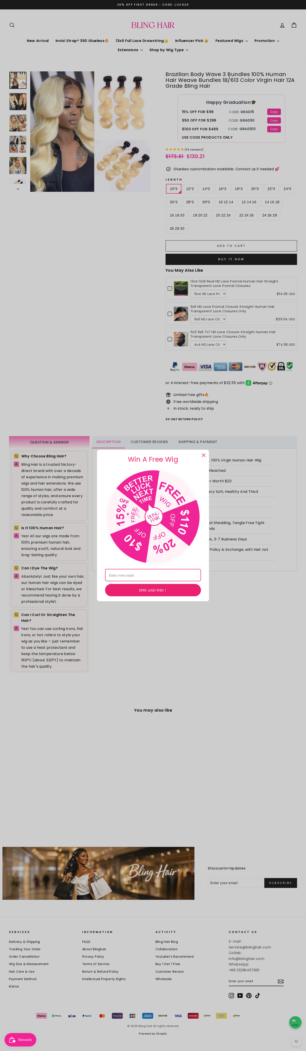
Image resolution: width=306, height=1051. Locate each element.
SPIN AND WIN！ (153, 590)
